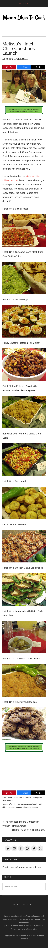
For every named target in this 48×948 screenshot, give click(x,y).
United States (7, 801)
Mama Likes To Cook (24, 17)
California (27, 798)
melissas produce (15, 807)
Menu (26, 3)
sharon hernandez (30, 807)
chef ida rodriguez (21, 804)
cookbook (33, 804)
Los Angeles (37, 798)
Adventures (17, 798)
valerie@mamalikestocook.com (25, 867)
